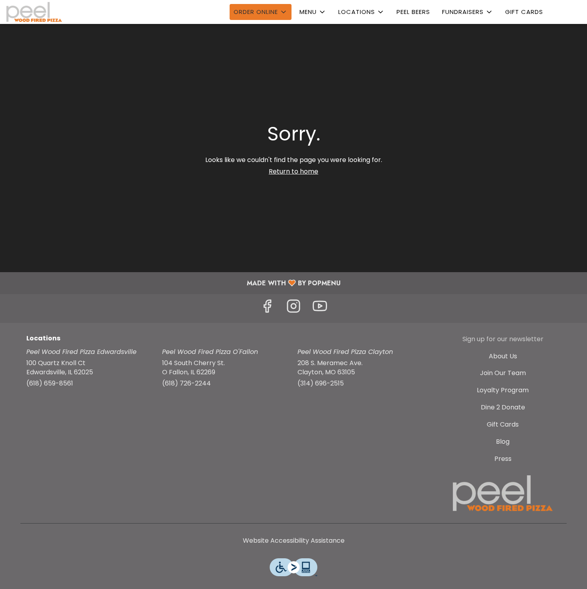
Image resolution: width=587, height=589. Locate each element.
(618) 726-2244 (186, 383)
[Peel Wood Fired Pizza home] (42, 12)
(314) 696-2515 (320, 383)
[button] (261, 12)
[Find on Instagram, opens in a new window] (293, 308)
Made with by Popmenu (173, 282)
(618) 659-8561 (49, 383)
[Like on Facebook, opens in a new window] (267, 308)
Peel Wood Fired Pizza (503, 493)
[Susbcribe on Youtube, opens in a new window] (320, 308)
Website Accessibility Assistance (294, 540)
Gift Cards (524, 12)
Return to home (293, 171)
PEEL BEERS (413, 12)
